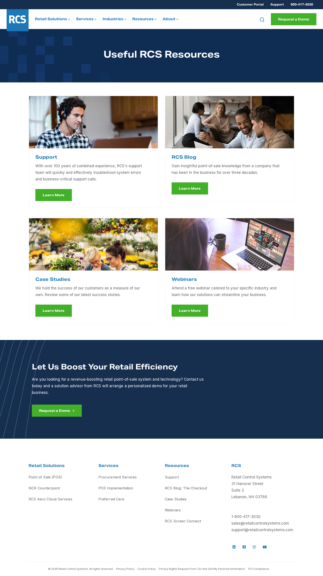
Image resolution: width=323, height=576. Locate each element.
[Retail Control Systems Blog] (229, 122)
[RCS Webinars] (229, 244)
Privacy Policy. (125, 569)
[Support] (93, 122)
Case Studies (176, 499)
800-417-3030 (302, 4)
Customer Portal (250, 4)
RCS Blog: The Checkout (186, 488)
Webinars (173, 510)
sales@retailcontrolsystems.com (260, 523)
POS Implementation (115, 488)
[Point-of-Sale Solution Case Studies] (93, 244)
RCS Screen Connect (183, 521)
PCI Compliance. (259, 569)
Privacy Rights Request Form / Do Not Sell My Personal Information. (202, 569)
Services (85, 19)
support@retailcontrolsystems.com (262, 530)
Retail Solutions (51, 19)
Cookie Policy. (147, 569)
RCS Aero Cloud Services (50, 499)
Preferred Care (111, 499)
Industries (113, 19)
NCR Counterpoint (44, 488)
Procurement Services (117, 477)
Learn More (54, 195)
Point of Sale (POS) (45, 477)
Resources (143, 19)
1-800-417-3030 (246, 516)
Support (277, 4)
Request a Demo (293, 19)
